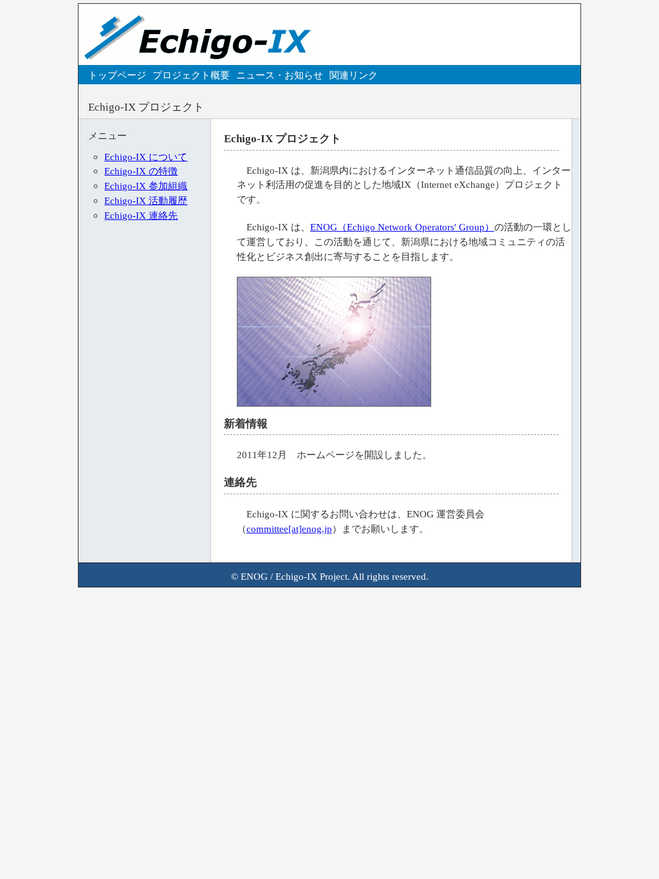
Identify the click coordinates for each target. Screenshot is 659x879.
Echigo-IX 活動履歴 (145, 200)
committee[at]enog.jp (289, 528)
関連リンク (354, 74)
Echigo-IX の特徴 (141, 170)
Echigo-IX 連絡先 (141, 215)
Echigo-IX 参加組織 (145, 185)
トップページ (117, 74)
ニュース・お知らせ (279, 74)
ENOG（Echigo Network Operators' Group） (402, 226)
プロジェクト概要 (191, 74)
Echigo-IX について (145, 156)
